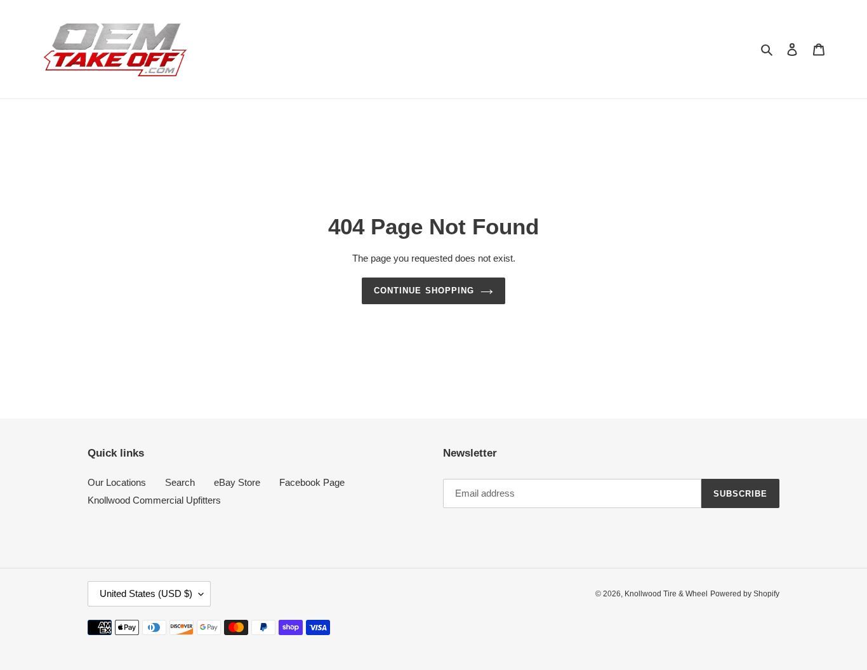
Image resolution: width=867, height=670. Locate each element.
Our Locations (117, 482)
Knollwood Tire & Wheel (666, 593)
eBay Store (237, 482)
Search (180, 482)
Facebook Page (312, 482)
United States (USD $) (146, 593)
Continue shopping (424, 290)
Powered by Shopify (744, 593)
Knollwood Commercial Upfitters (154, 500)
